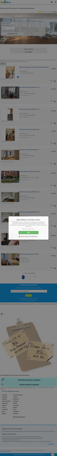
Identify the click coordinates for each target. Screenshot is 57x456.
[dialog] (28, 228)
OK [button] (28, 233)
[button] (28, 229)
